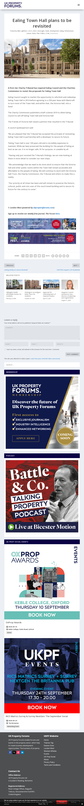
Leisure (28, 33)
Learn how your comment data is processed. (45, 359)
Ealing (62, 31)
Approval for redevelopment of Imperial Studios (49, 294)
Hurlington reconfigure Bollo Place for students (33, 294)
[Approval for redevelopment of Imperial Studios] (51, 284)
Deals (47, 31)
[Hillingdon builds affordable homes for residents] (14, 284)
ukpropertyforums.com (43, 207)
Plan (38, 33)
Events (46, 754)
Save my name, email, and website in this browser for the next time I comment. (33, 349)
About (46, 759)
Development (54, 31)
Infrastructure (68, 31)
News (34, 33)
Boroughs (41, 31)
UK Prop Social (49, 757)
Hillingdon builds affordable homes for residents (14, 294)
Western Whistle (50, 751)
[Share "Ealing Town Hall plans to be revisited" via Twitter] (27, 256)
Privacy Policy (49, 762)
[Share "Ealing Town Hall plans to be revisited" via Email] (39, 256)
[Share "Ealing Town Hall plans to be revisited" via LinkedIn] (35, 256)
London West (49, 748)
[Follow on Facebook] (10, 752)
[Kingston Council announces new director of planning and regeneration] (69, 284)
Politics (42, 33)
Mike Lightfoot (22, 31)
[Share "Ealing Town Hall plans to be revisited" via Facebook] (23, 256)
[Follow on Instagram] (18, 752)
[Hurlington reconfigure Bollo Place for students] (33, 284)
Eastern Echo (49, 746)
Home (46, 740)
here (58, 213)
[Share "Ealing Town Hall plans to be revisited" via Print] (43, 256)
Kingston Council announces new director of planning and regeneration (68, 295)
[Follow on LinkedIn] (22, 752)
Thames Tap (48, 743)
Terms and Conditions (52, 765)
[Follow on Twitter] (14, 752)
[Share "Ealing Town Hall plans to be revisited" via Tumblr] (31, 256)
